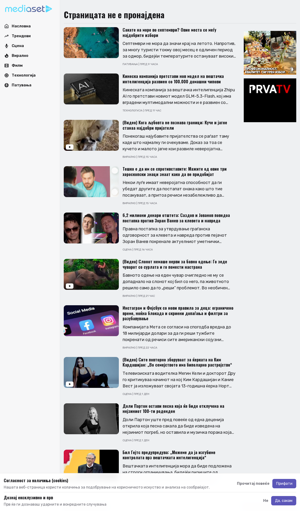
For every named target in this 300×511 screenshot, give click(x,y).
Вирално (129, 156)
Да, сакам (283, 500)
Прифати (284, 483)
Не (265, 500)
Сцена (127, 249)
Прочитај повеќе (253, 483)
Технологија (133, 110)
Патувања (131, 64)
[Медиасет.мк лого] (28, 9)
